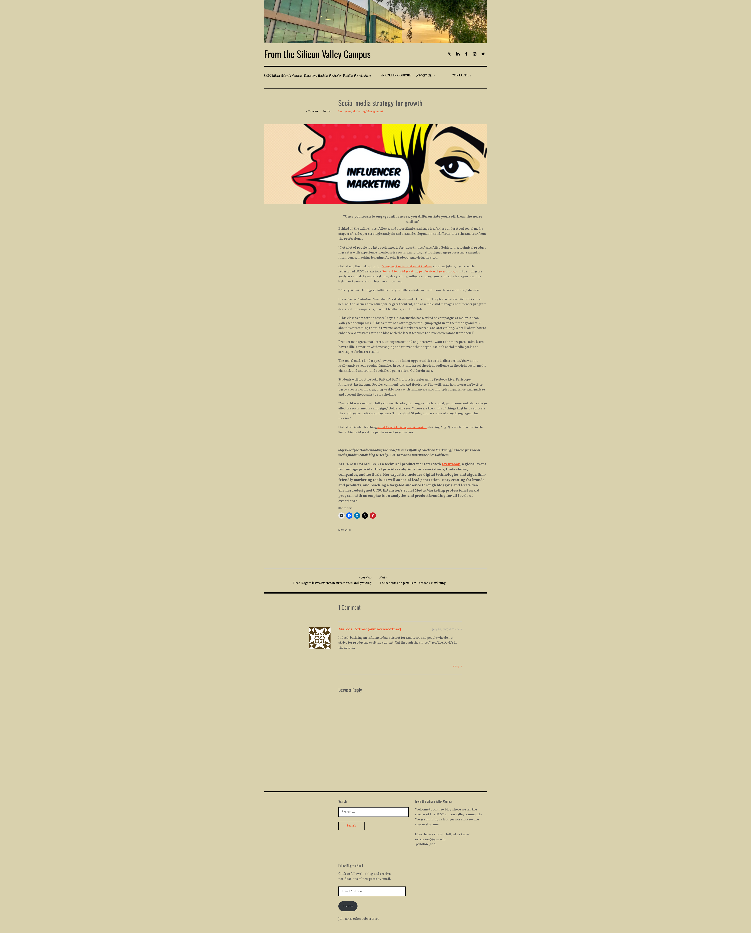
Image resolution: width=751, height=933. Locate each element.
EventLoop (451, 464)
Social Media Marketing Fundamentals (402, 427)
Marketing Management (367, 112)
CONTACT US (461, 75)
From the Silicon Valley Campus (317, 54)
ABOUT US (424, 76)
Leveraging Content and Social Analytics (407, 266)
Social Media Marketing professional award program (422, 271)
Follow (348, 906)
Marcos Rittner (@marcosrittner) (369, 629)
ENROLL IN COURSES (395, 75)
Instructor (344, 112)
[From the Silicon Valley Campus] (375, 21)
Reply (458, 666)
